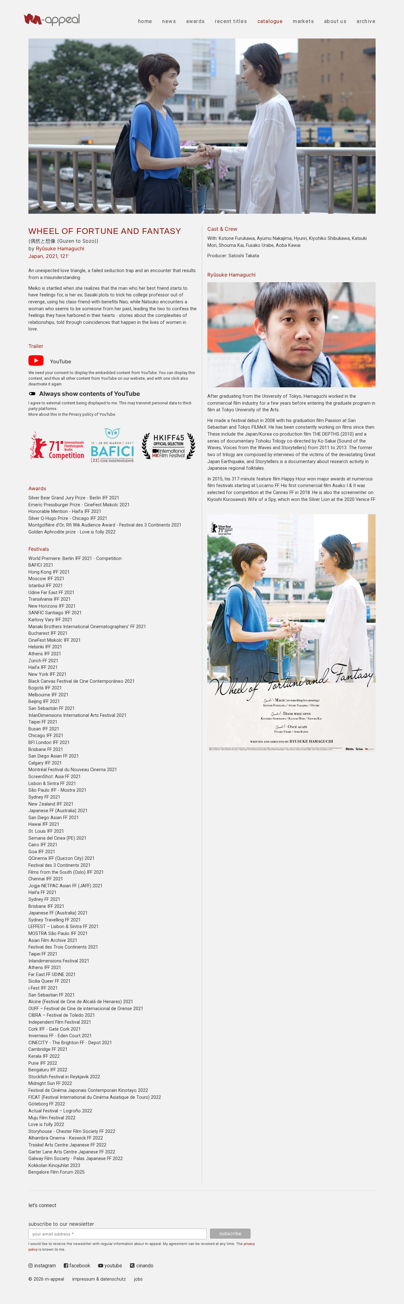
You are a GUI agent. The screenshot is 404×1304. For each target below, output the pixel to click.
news (169, 21)
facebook (79, 1266)
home (145, 21)
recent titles (231, 21)
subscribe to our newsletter (61, 1224)
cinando (144, 1266)
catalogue (270, 21)
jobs (138, 1279)
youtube (112, 1266)
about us (335, 21)
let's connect (42, 1205)
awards (195, 21)
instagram (44, 1266)
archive (366, 21)
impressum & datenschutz (99, 1279)
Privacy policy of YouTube (92, 414)
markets (303, 21)
